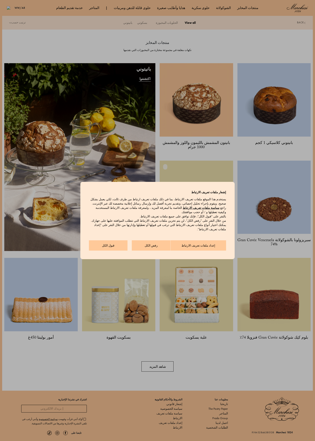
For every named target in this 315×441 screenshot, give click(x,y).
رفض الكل (151, 245)
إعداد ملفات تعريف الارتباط (198, 245)
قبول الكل (108, 245)
